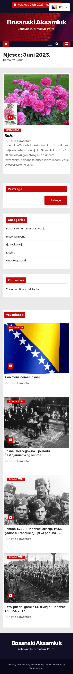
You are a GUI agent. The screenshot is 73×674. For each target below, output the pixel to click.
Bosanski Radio (29, 289)
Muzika (10, 253)
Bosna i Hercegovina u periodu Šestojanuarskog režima (27, 453)
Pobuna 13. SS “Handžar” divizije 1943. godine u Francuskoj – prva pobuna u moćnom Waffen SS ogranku (33, 533)
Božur (9, 135)
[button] (58, 44)
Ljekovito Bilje (12, 130)
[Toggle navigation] (50, 44)
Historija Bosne (15, 237)
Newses (57, 664)
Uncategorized (16, 260)
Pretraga (15, 189)
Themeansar (36, 668)
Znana (10, 289)
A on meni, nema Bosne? (22, 377)
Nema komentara (20, 141)
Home (7, 60)
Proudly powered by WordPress (25, 664)
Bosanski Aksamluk (36, 22)
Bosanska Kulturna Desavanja (25, 228)
